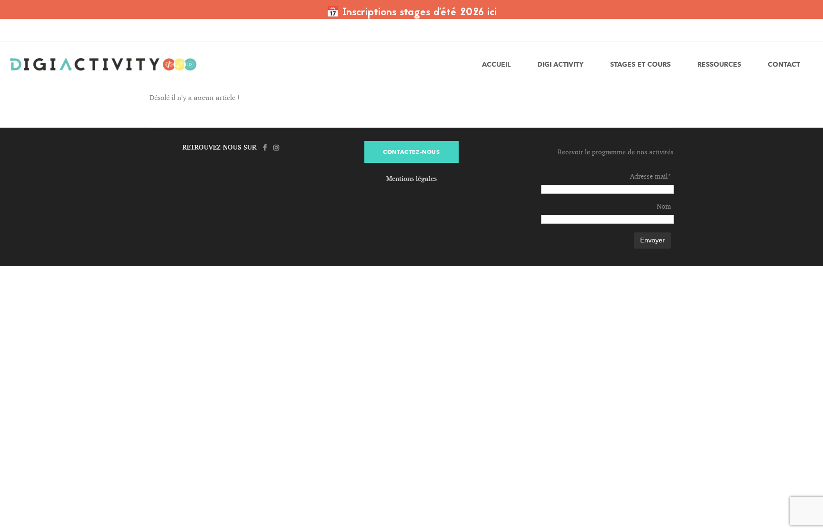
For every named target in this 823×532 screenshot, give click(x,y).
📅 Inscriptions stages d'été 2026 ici (411, 13)
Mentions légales (411, 178)
